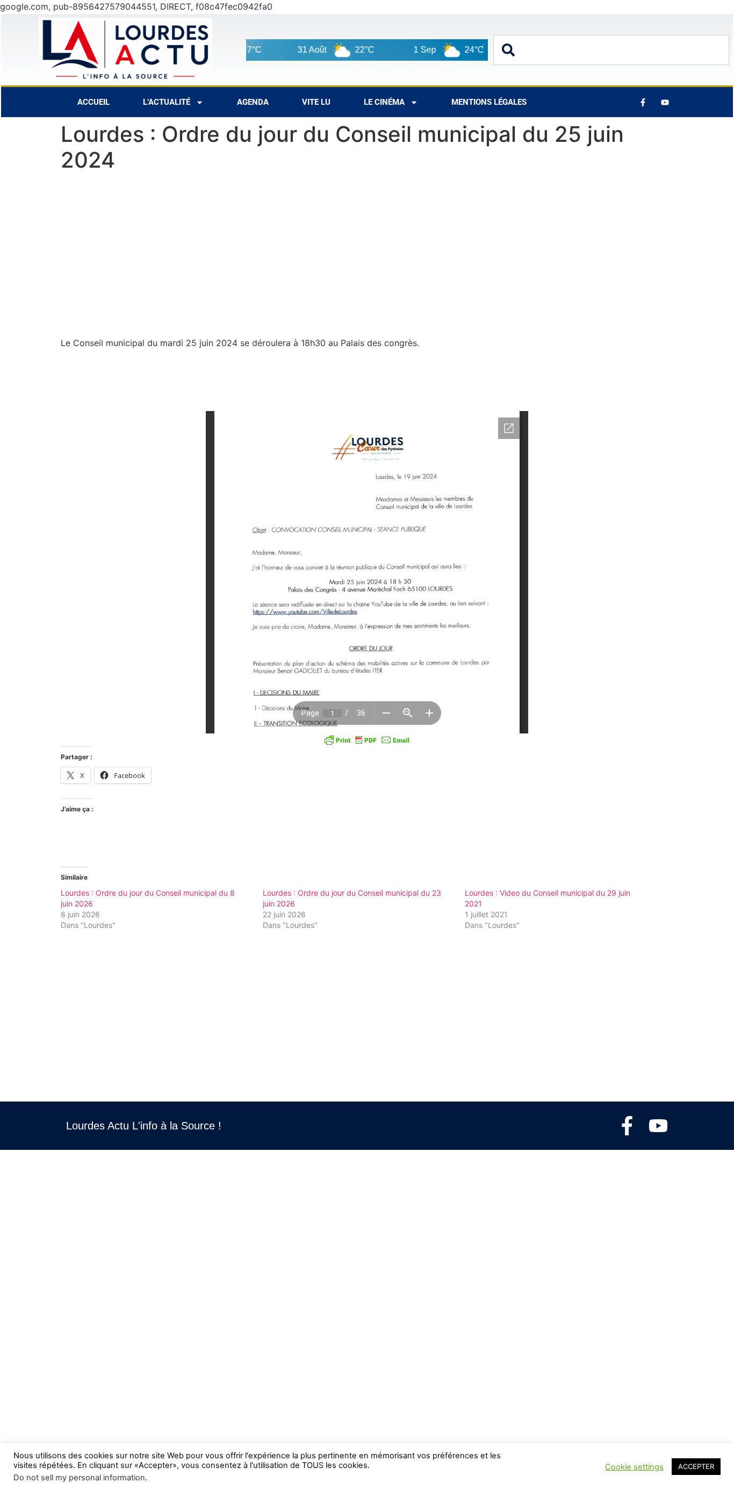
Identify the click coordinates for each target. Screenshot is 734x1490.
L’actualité (166, 102)
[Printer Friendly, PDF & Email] (367, 739)
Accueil (93, 102)
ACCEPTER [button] (696, 1466)
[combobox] (611, 50)
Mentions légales (489, 102)
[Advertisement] (367, 257)
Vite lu (316, 102)
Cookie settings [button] (634, 1467)
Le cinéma (384, 102)
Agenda (253, 102)
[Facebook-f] (627, 1125)
